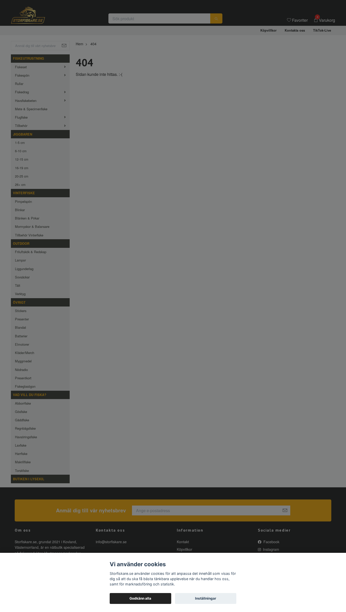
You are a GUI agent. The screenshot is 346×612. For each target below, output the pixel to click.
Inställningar (205, 598)
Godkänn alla (140, 598)
